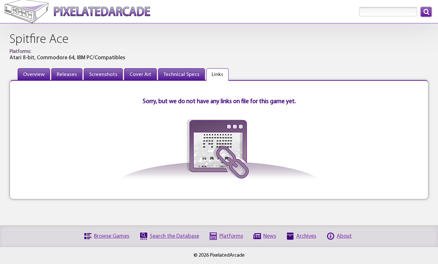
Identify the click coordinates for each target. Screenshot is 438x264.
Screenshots (103, 74)
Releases (67, 74)
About (344, 236)
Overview (34, 74)
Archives (306, 236)
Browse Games (111, 236)
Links (217, 74)
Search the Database (174, 236)
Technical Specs (181, 74)
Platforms (231, 236)
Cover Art (140, 74)
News (269, 236)
